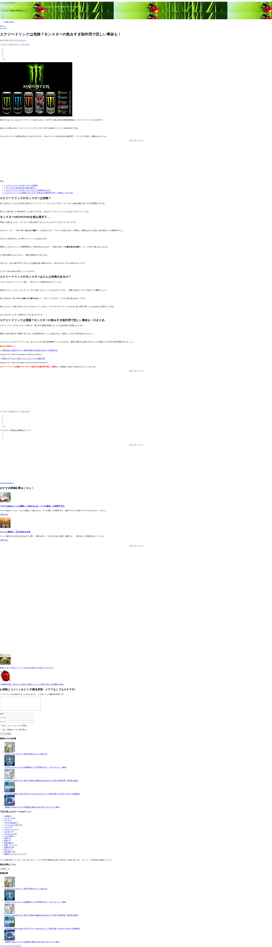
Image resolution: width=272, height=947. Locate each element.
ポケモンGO (9, 834)
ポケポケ (7, 832)
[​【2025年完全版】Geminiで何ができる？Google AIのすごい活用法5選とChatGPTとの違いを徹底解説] (9, 792)
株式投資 (7, 843)
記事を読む (4, 514)
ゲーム (6, 820)
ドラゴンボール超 (11, 825)
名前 (1, 714)
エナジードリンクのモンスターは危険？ (21, 185)
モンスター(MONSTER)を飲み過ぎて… (20, 188)
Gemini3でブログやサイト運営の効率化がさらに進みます (25, 754)
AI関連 (6, 816)
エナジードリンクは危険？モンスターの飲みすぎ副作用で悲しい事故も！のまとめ (38, 193)
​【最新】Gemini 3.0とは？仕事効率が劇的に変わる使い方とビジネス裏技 (31, 807)
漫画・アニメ (9, 845)
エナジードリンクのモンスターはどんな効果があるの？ (27, 190)
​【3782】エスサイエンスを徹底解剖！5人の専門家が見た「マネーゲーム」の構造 (35, 767)
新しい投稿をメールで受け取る (14, 730)
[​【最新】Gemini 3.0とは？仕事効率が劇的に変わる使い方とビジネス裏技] (9, 805)
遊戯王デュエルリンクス (13, 854)
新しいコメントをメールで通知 (14, 726)
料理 (6, 838)
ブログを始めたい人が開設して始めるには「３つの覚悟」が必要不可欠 (32, 506)
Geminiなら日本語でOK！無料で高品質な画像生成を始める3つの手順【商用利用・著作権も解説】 (41, 780)
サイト (2, 721)
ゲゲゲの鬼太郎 (10, 823)
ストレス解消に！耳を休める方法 (15, 532)
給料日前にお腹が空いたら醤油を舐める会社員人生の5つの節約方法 (29, 350)
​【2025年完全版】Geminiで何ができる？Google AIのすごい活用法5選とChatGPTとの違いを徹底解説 (42, 794)
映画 (6, 841)
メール (2, 718)
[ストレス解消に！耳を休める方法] (5, 527)
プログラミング (10, 829)
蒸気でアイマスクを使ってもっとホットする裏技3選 (23, 359)
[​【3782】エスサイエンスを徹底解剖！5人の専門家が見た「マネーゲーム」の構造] (9, 765)
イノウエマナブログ (7, 3)
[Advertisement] (136, 163)
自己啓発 (7, 852)
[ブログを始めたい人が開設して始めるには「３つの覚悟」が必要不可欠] (5, 502)
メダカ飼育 (8, 836)
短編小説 (7, 847)
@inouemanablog (6, 483)
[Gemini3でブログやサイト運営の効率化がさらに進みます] (9, 752)
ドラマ (6, 827)
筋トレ (6, 849)
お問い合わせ (9, 22)
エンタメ (21, 40)
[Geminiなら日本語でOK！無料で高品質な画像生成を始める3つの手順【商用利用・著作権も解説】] (9, 778)
